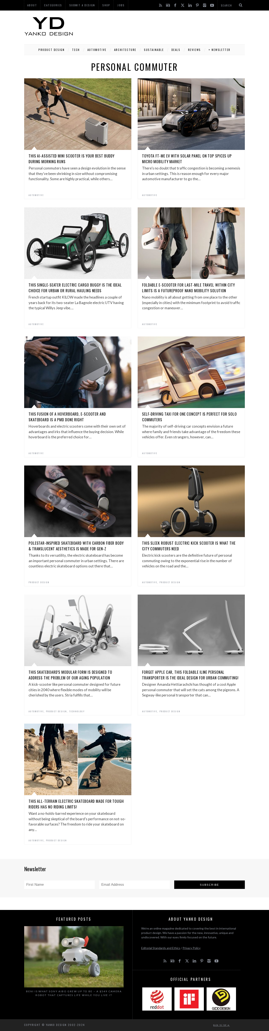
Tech (76, 50)
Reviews (194, 50)
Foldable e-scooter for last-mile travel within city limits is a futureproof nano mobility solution (188, 287)
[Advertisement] (168, 26)
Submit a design (82, 5)
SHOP (106, 5)
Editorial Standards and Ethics (160, 948)
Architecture (125, 50)
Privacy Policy (191, 948)
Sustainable (154, 50)
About (32, 5)
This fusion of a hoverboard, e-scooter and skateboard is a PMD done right (67, 416)
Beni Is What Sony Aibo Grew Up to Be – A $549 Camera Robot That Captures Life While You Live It (74, 993)
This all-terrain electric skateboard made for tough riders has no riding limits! (76, 804)
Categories (53, 5)
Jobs (121, 5)
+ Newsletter (219, 50)
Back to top (220, 1025)
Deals (176, 50)
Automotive (97, 50)
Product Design (51, 50)
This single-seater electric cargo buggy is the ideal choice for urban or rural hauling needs (75, 287)
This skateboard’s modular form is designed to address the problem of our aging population (70, 674)
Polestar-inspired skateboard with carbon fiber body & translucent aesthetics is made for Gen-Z (76, 545)
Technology (77, 711)
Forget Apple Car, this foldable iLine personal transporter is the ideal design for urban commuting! (190, 674)
